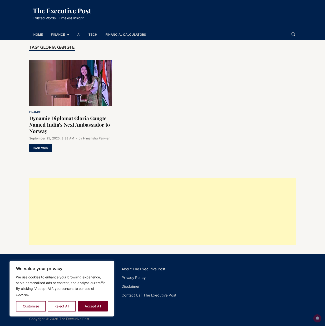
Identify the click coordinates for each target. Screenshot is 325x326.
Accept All (93, 306)
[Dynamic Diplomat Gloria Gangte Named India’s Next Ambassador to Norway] (70, 84)
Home (38, 34)
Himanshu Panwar (96, 138)
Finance (58, 34)
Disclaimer (131, 286)
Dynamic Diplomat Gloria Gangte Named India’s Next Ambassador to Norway (69, 124)
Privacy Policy (134, 277)
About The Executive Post (143, 269)
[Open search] (293, 34)
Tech (93, 34)
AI (78, 34)
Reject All (61, 306)
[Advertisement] (162, 211)
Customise (31, 306)
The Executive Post (62, 10)
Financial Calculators (125, 34)
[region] (62, 288)
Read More (38, 146)
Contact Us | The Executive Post (149, 295)
